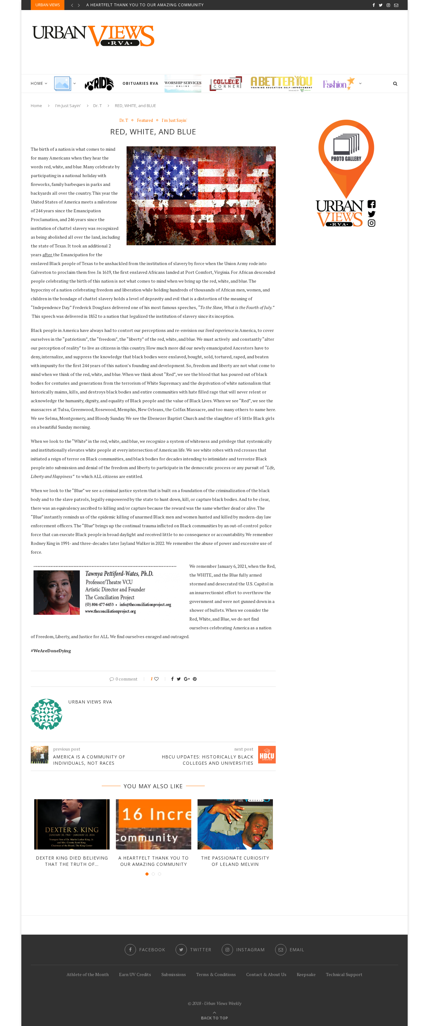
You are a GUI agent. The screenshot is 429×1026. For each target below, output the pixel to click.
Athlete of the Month (88, 974)
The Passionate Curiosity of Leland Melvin (235, 861)
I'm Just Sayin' (68, 105)
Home (37, 83)
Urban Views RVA (90, 702)
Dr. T (97, 105)
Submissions (173, 974)
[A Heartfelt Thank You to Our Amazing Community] (153, 824)
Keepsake (306, 974)
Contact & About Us (266, 974)
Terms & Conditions (216, 974)
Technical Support (344, 974)
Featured (145, 120)
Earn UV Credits (135, 974)
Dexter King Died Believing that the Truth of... (72, 861)
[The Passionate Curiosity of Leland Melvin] (235, 824)
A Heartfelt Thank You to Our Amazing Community (145, 5)
